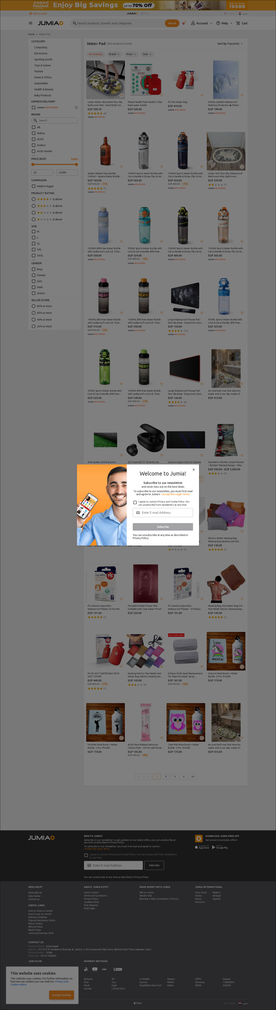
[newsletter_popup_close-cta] (194, 469)
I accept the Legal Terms (175, 494)
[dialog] (138, 505)
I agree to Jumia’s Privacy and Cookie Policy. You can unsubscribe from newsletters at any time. (163, 503)
